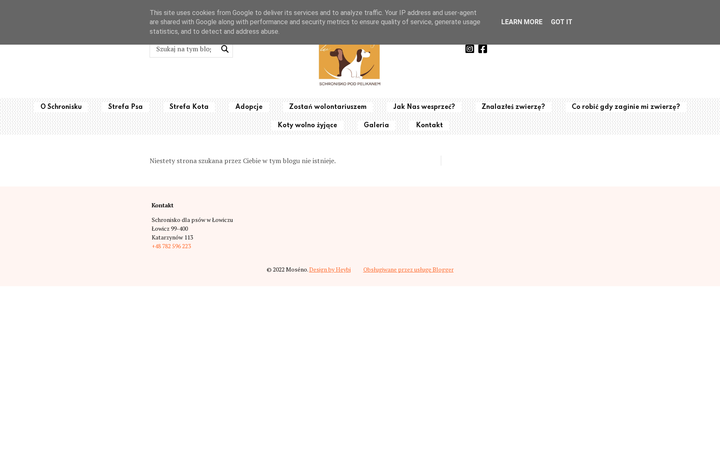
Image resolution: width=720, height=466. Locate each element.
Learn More (521, 22)
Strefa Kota (189, 107)
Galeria (376, 125)
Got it (561, 22)
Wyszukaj (224, 48)
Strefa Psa (125, 107)
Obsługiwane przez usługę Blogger (408, 269)
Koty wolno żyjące (307, 125)
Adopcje (248, 107)
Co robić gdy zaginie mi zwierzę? (626, 107)
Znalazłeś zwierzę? (513, 107)
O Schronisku (61, 107)
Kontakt (429, 125)
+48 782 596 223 (171, 246)
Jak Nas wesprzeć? (424, 107)
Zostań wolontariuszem (328, 107)
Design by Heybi (330, 269)
